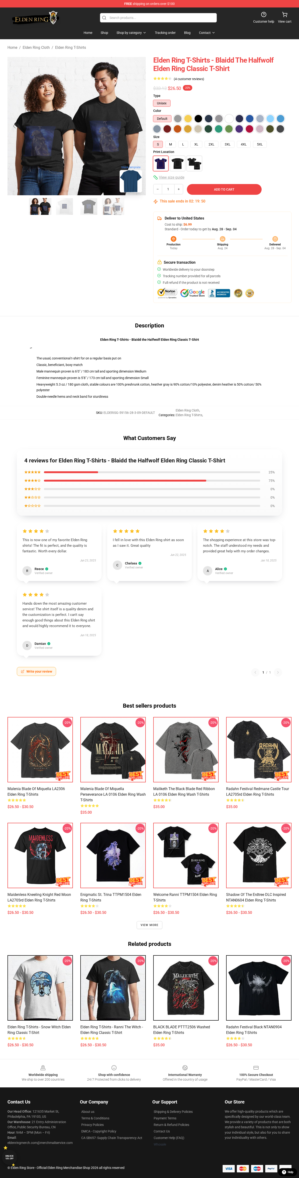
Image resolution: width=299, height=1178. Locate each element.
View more (150, 925)
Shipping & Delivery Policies (173, 1112)
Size (156, 137)
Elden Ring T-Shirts (70, 47)
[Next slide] (138, 126)
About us (87, 1112)
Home (12, 47)
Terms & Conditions (95, 1118)
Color (157, 111)
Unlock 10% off (9, 1157)
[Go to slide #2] (64, 206)
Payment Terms (165, 1118)
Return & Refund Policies (171, 1125)
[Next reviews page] (278, 672)
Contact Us (162, 1131)
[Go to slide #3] (89, 206)
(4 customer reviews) (189, 79)
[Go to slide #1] (40, 206)
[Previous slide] (15, 126)
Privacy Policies (92, 1125)
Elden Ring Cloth (36, 47)
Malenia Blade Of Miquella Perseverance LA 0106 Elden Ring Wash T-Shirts (113, 794)
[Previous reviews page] (255, 672)
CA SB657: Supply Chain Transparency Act (111, 1138)
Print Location (163, 152)
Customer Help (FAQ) (169, 1138)
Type (156, 96)
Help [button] (290, 1172)
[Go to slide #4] (113, 206)
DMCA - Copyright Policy (98, 1131)
